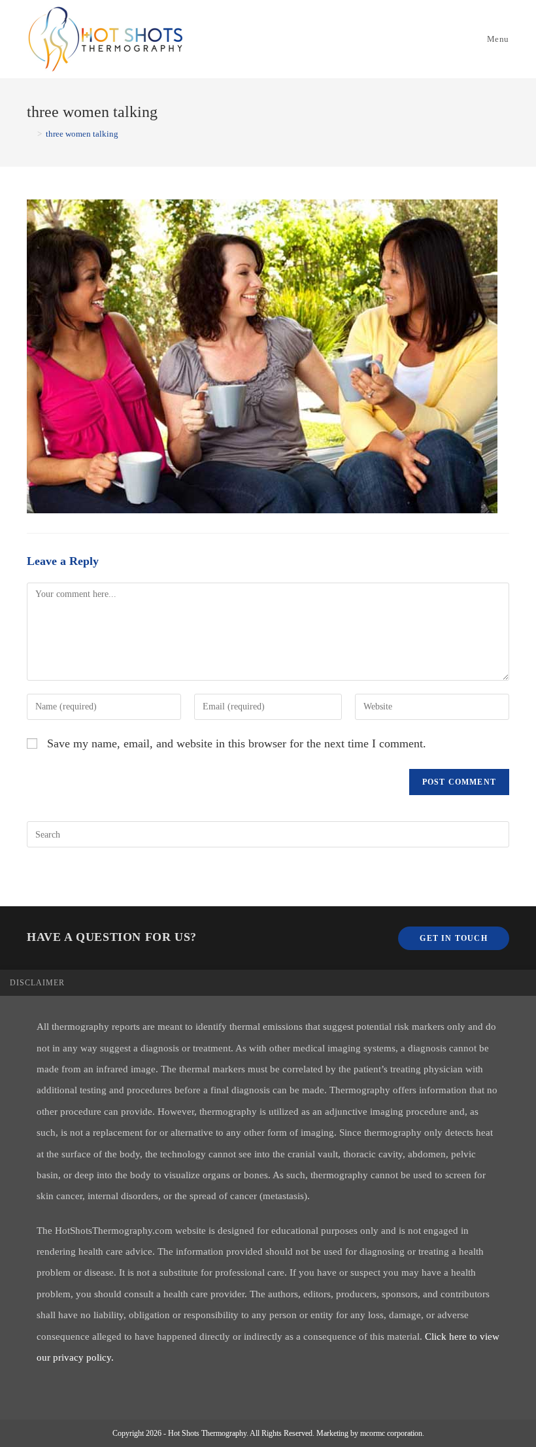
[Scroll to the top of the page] (519, 983)
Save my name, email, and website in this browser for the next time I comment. (236, 743)
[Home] (30, 134)
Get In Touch (453, 938)
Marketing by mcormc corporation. (370, 1433)
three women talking (82, 134)
